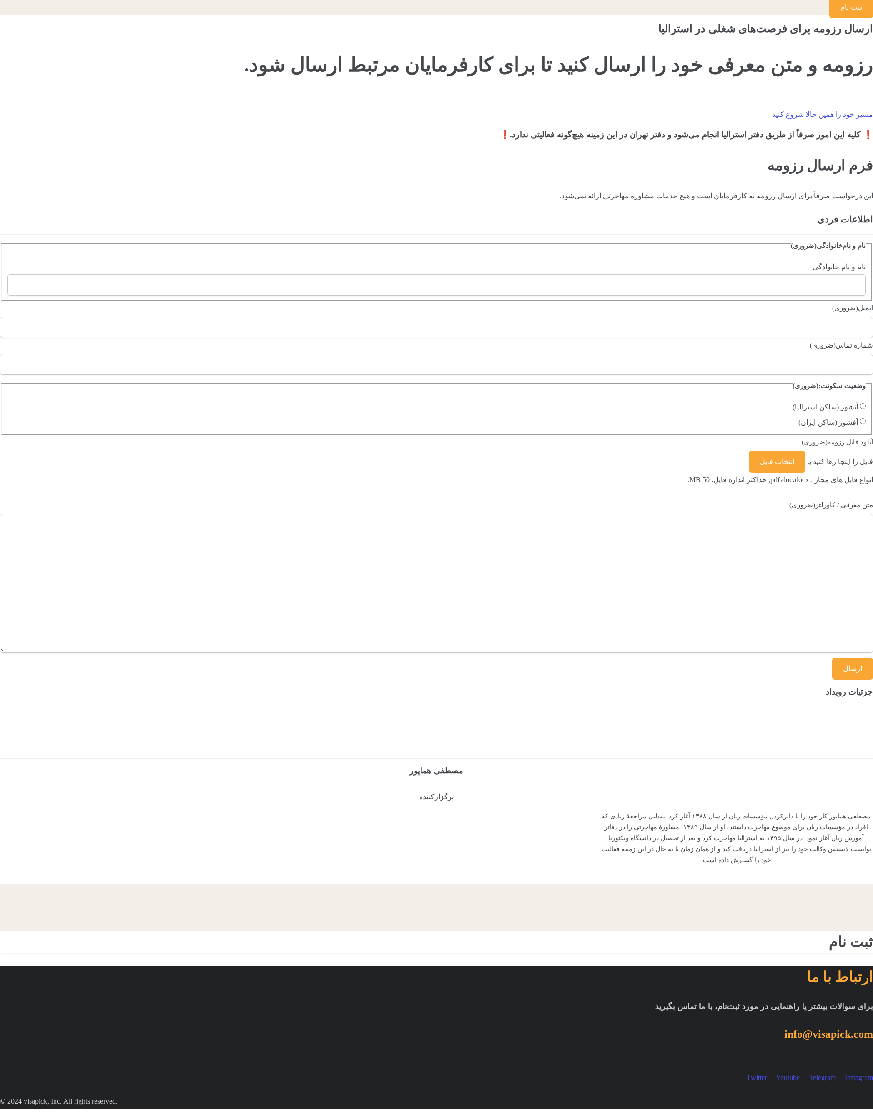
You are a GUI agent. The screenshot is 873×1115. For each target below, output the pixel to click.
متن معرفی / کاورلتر (831, 505)
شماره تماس (841, 345)
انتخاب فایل (777, 461)
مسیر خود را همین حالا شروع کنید (822, 114)
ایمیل (852, 308)
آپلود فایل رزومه (837, 442)
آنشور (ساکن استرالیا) (825, 407)
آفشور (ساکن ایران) (828, 422)
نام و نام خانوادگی (839, 267)
